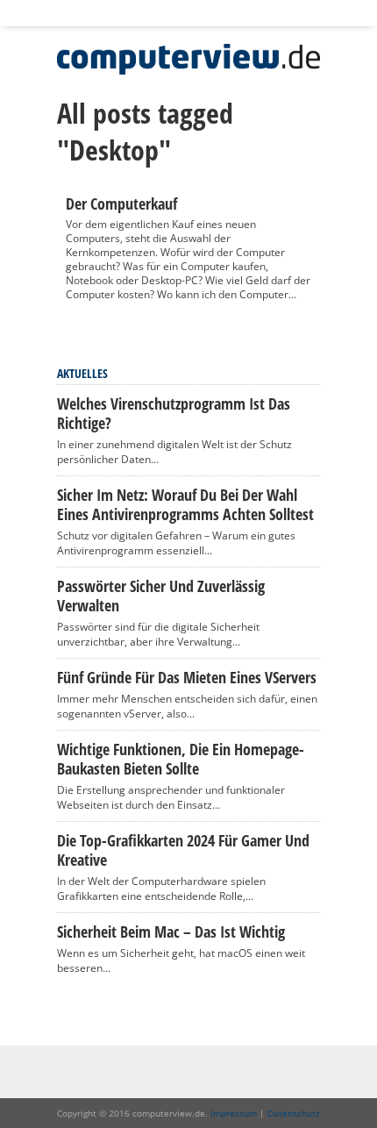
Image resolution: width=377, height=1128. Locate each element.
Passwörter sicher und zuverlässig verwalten (161, 595)
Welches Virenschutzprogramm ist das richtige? (173, 413)
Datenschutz (293, 1113)
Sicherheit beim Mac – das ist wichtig (171, 931)
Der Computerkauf (121, 203)
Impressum (233, 1113)
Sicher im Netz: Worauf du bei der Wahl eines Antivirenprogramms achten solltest (185, 504)
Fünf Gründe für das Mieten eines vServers (187, 677)
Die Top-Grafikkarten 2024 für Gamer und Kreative (183, 850)
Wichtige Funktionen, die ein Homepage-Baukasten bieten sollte (180, 758)
